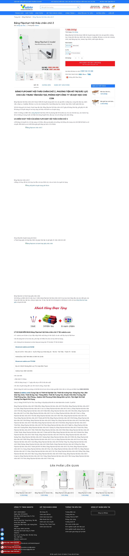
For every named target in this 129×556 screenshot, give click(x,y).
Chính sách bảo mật (46, 526)
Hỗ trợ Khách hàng (54, 13)
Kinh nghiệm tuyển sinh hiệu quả (75, 526)
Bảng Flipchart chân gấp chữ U (64, 493)
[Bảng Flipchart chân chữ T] (23, 479)
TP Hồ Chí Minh (75, 53)
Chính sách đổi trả (45, 514)
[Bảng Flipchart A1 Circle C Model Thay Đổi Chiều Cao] (44, 479)
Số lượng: (68, 58)
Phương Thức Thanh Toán (47, 524)
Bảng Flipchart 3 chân (84, 493)
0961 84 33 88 (87, 71)
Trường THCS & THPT (71, 517)
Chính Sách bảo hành (46, 517)
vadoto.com (25, 393)
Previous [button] (13, 484)
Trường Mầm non (70, 512)
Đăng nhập (104, 1)
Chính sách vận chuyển (47, 522)
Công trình (70, 13)
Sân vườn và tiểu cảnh (72, 524)
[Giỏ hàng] (113, 7)
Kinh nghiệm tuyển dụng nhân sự (75, 529)
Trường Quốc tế (70, 522)
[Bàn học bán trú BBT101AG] (96, 93)
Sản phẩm (39, 13)
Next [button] (115, 484)
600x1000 (68, 45)
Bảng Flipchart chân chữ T (24, 493)
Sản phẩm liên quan (64, 465)
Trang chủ (19, 13)
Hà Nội (68, 53)
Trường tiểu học (70, 514)
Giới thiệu (29, 13)
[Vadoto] (26, 7)
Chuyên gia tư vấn (85, 13)
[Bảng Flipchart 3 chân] (85, 479)
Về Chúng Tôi (44, 512)
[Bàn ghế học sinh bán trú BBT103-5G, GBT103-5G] (96, 103)
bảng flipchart (36, 113)
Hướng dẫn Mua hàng (75, 77)
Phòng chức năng (70, 519)
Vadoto (24, 491)
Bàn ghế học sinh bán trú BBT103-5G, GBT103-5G (106, 101)
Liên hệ (111, 13)
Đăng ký (112, 1)
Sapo (77, 554)
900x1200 (75, 45)
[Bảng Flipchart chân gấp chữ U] (64, 479)
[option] (39, 50)
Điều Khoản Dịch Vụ (45, 519)
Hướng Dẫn (100, 13)
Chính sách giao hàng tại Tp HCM (75, 531)
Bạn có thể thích (99, 86)
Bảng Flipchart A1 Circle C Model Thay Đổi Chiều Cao (50, 493)
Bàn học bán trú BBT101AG (105, 91)
